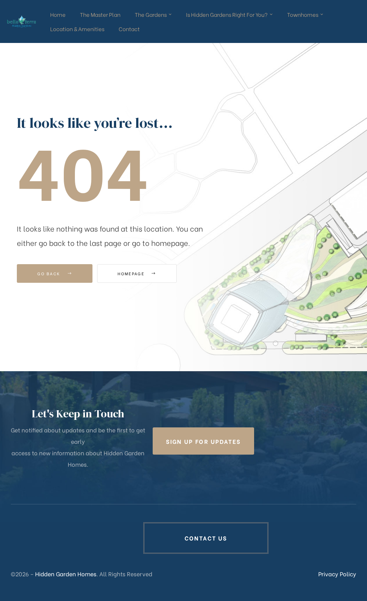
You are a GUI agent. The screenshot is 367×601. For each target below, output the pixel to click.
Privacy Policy (337, 574)
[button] (203, 441)
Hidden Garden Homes (65, 574)
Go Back (49, 273)
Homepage (132, 273)
